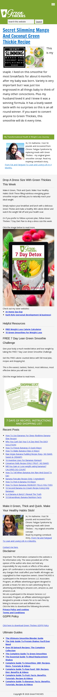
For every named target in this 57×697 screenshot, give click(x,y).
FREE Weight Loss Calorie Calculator (23, 329)
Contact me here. (10, 547)
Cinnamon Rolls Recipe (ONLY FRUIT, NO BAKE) (27, 463)
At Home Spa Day (14, 311)
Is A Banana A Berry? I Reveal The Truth (23, 494)
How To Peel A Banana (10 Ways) (21, 481)
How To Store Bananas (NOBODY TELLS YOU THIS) (29, 485)
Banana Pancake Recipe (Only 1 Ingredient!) (25, 478)
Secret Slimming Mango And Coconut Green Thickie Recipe (26, 36)
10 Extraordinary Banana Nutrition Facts (24, 497)
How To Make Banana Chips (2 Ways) (22, 451)
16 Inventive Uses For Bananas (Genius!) (24, 460)
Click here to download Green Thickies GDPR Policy (26, 625)
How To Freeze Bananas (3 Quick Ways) (24, 447)
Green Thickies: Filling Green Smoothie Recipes (14, 13)
